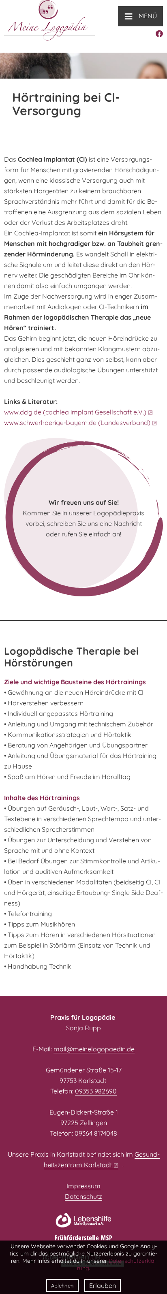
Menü (140, 16)
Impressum (83, 1186)
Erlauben (102, 1285)
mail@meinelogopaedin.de (94, 1049)
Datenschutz (83, 1196)
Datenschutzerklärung (116, 1264)
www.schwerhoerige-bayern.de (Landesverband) (77, 423)
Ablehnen (62, 1285)
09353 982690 (96, 1091)
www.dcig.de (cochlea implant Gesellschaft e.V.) (75, 412)
